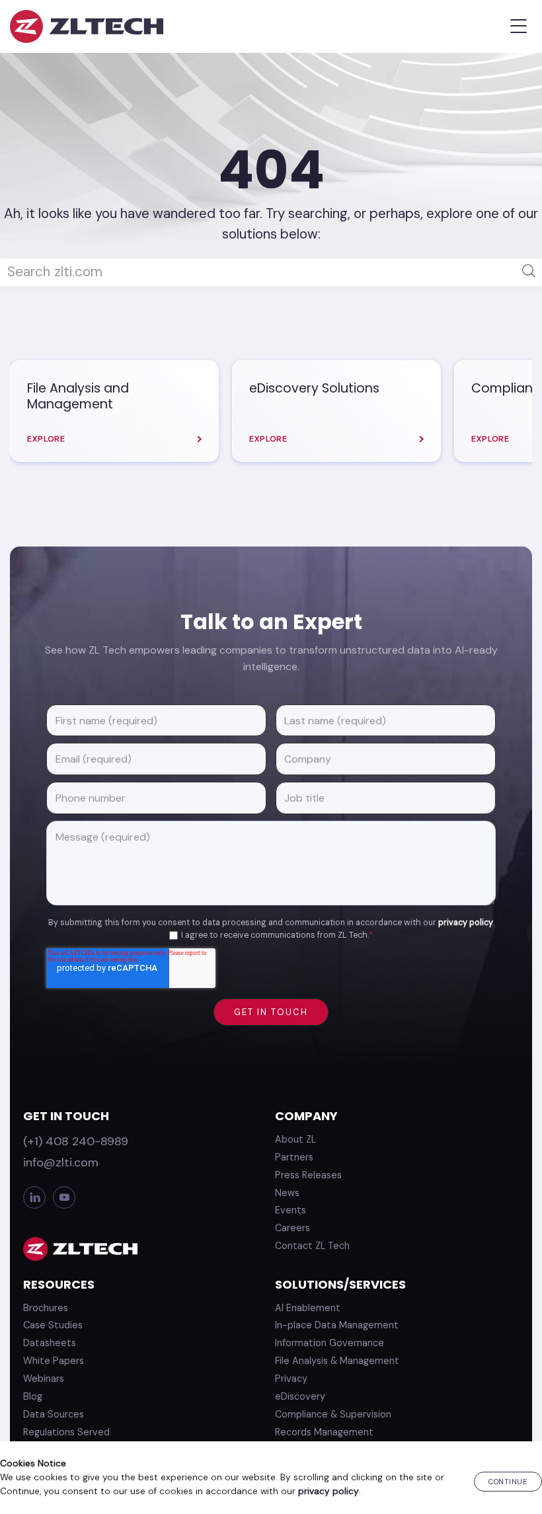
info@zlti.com (60, 1162)
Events (290, 1210)
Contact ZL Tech (312, 1246)
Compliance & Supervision (333, 1414)
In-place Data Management (337, 1325)
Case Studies (53, 1325)
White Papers (53, 1361)
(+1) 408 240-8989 (75, 1141)
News (287, 1193)
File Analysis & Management (337, 1361)
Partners (294, 1157)
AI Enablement (307, 1308)
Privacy (291, 1378)
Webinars (43, 1378)
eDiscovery (300, 1396)
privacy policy (465, 922)
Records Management (324, 1432)
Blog (32, 1396)
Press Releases (308, 1175)
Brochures (45, 1308)
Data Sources (53, 1414)
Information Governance (329, 1343)
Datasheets (49, 1343)
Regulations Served (66, 1432)
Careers (292, 1228)
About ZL (295, 1139)
